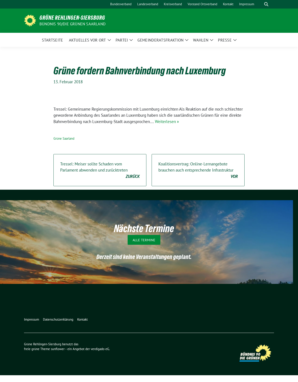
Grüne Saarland (63, 138)
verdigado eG (100, 349)
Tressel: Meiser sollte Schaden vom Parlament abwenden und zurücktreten (100, 170)
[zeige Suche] (266, 4)
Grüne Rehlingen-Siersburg (72, 17)
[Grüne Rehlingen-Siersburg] (30, 20)
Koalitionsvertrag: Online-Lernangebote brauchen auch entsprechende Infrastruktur (198, 170)
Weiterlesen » (167, 121)
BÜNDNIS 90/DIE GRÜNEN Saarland (72, 23)
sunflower (58, 349)
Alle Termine (144, 240)
